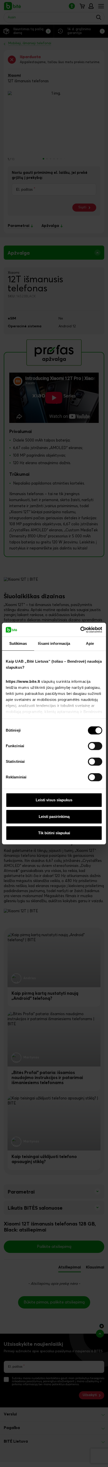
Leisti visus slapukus (54, 800)
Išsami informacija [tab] (54, 643)
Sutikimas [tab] (18, 643)
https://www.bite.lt (23, 681)
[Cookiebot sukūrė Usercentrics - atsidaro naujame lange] (80, 629)
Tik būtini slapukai (54, 833)
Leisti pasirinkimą (54, 816)
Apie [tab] (90, 643)
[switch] (95, 746)
